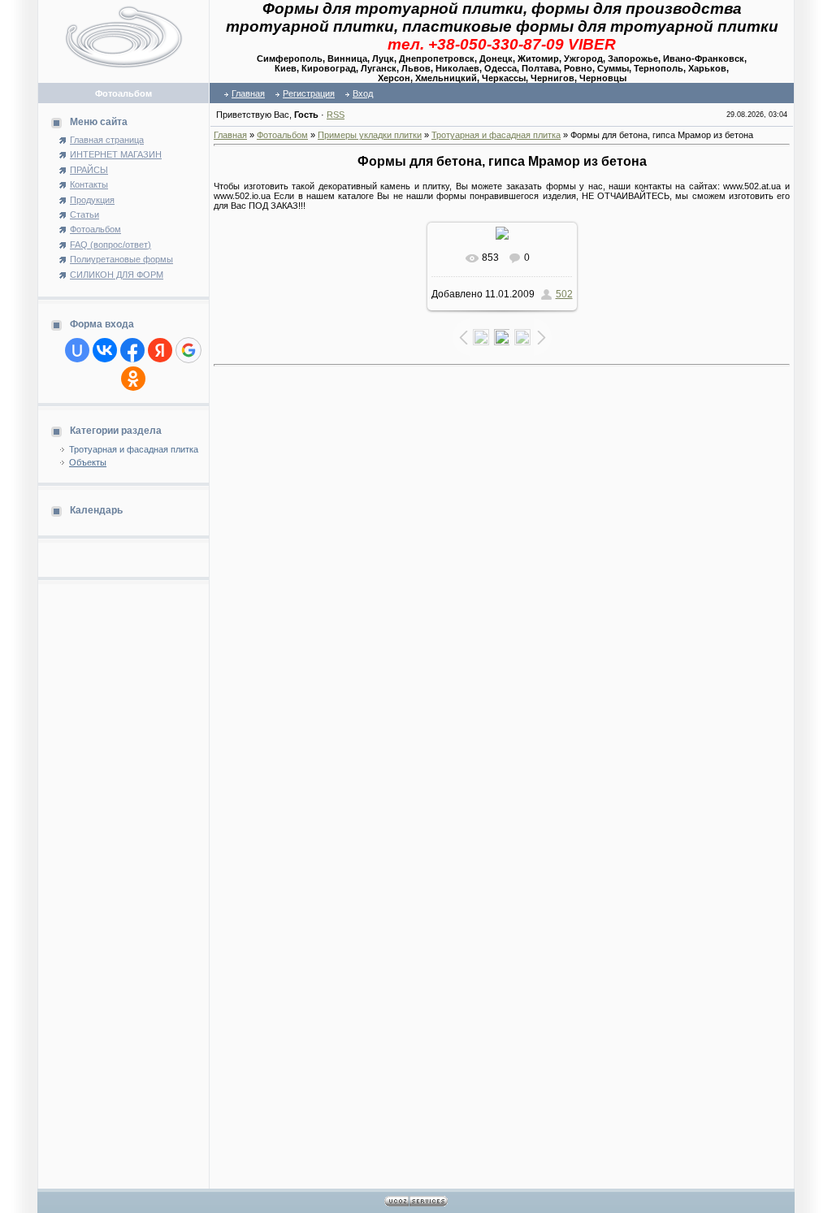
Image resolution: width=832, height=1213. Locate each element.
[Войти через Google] (189, 350)
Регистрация (309, 93)
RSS (335, 114)
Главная (248, 93)
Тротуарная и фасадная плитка (133, 449)
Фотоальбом (282, 135)
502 (564, 294)
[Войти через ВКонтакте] (105, 350)
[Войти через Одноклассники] (133, 378)
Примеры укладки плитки (370, 135)
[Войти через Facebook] (132, 350)
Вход (363, 93)
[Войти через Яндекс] (160, 350)
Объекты (87, 462)
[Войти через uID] (77, 350)
